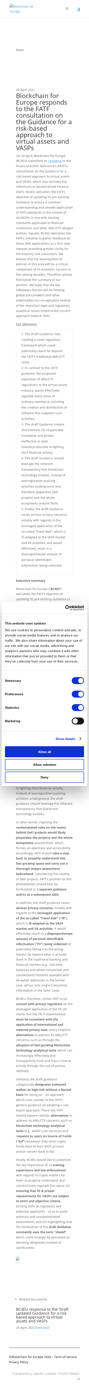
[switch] (78, 694)
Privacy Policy (18, 1362)
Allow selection (44, 764)
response (55, 161)
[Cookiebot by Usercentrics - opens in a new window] (65, 608)
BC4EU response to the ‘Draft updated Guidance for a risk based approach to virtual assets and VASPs (42, 1315)
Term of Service (65, 1357)
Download (42, 1327)
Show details (65, 738)
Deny (44, 777)
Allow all (44, 752)
